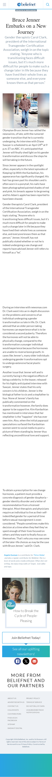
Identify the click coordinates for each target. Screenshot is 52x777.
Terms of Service (34, 702)
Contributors (14, 714)
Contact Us (13, 706)
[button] (47, 4)
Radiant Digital (15, 728)
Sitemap (11, 724)
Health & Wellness (26, 10)
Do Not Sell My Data (35, 706)
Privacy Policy (33, 698)
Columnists (13, 710)
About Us (12, 698)
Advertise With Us (16, 702)
